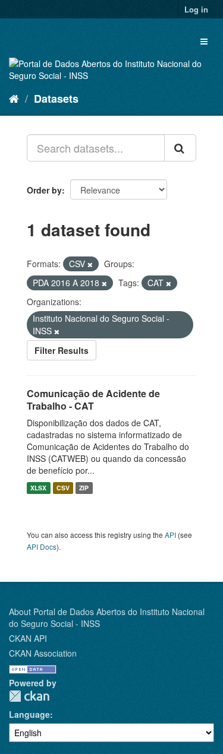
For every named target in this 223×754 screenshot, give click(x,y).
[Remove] (90, 264)
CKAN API (28, 638)
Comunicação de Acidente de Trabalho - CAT (93, 399)
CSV (63, 487)
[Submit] (180, 147)
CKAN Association (43, 653)
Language (29, 714)
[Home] (14, 98)
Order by (44, 190)
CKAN (29, 696)
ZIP (84, 487)
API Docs (41, 546)
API (170, 535)
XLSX (38, 487)
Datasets (56, 98)
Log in (196, 9)
